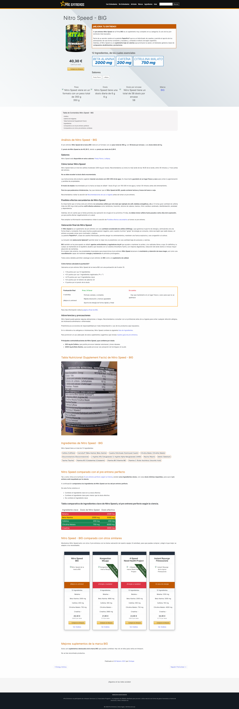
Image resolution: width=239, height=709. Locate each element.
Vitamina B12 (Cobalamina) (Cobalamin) (90, 460)
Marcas (140, 4)
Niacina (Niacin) (149, 457)
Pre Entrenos (113, 707)
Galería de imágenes (70, 118)
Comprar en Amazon (76, 69)
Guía (155, 4)
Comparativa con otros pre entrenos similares (78, 128)
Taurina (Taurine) (68, 460)
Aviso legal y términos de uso (126, 707)
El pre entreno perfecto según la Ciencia (98, 477)
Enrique (131, 661)
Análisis (66, 116)
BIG (162, 90)
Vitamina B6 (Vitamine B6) (116, 460)
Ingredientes (148, 4)
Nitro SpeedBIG (77, 559)
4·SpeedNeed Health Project (134, 559)
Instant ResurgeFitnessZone (162, 559)
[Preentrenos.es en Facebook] (119, 688)
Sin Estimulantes (124, 4)
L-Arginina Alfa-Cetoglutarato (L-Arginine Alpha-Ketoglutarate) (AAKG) (116, 457)
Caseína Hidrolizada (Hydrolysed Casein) (123, 453)
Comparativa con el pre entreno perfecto (76, 126)
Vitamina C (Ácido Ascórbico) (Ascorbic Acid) (144, 460)
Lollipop (106, 77)
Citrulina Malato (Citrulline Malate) (153, 453)
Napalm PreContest (177, 667)
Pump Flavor (97, 77)
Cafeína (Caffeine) (68, 453)
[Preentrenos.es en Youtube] (125, 688)
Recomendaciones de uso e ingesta (100, 195)
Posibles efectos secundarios (117, 219)
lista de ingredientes (125, 330)
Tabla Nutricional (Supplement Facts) (75, 121)
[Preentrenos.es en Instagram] (113, 688)
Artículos (134, 4)
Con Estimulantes (111, 4)
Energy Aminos (61, 667)
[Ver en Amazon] (75, 38)
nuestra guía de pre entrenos (127, 335)
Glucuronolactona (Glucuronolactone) (75, 457)
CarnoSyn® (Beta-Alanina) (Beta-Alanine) (92, 453)
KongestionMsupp (105, 559)
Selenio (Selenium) (164, 457)
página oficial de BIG (90, 310)
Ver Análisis (77, 627)
